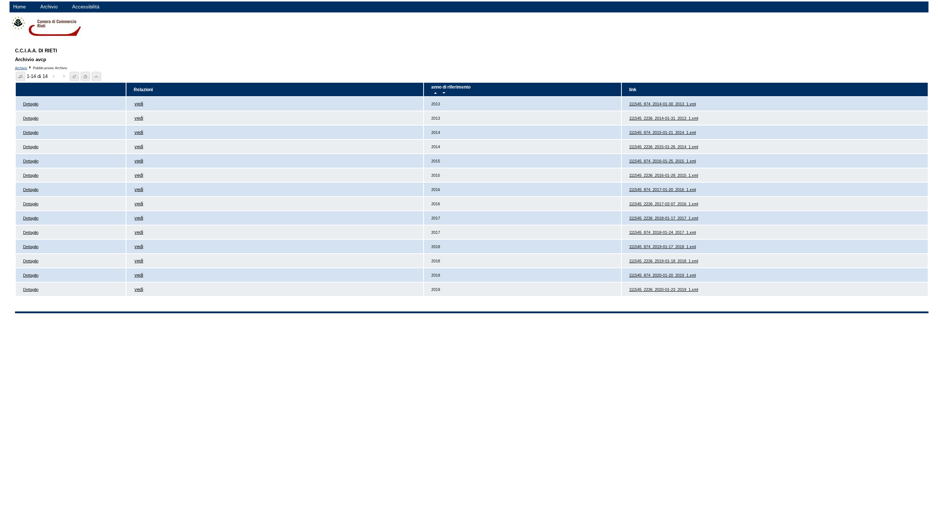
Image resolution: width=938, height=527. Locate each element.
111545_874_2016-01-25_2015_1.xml (662, 161)
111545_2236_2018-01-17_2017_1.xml (663, 218)
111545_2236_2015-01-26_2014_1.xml (663, 147)
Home (19, 7)
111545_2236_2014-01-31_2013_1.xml (663, 118)
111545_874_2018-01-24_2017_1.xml (662, 232)
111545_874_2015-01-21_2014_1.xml (662, 132)
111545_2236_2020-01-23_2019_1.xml (663, 289)
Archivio (49, 7)
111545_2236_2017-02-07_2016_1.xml (663, 204)
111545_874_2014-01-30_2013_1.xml (662, 104)
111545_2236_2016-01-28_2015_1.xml (663, 175)
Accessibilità (85, 7)
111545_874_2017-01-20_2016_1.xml (662, 189)
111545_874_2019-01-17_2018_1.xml (662, 246)
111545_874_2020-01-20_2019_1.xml (662, 275)
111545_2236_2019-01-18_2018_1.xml (663, 261)
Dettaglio (30, 104)
